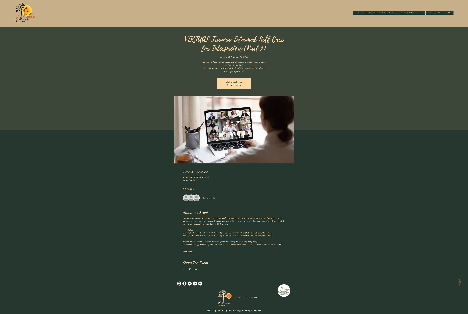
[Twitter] (190, 284)
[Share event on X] (190, 269)
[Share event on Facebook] (184, 269)
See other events (234, 85)
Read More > (188, 251)
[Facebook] (184, 284)
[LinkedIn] (195, 284)
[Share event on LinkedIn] (196, 269)
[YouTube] (200, 284)
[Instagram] (179, 284)
